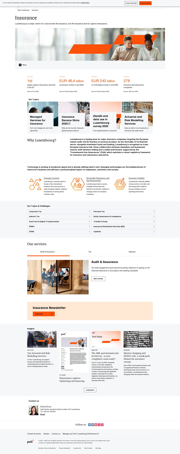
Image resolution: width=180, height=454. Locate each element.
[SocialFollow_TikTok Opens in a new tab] (102, 425)
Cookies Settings (131, 3)
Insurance (35, 10)
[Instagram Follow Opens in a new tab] (99, 425)
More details (98, 278)
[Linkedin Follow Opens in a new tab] (92, 425)
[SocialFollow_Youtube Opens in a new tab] (95, 425)
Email (42, 414)
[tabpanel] (90, 275)
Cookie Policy (85, 2)
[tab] (48, 251)
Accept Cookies (145, 3)
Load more (90, 390)
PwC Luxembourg (23, 10)
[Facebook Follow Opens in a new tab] (89, 425)
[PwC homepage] (30, 442)
